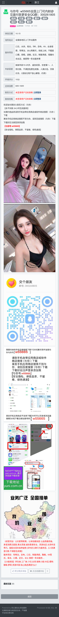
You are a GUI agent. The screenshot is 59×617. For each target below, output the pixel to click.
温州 (29, 18)
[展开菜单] (3, 2)
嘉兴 (37, 18)
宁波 (21, 18)
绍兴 (13, 21)
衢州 (29, 21)
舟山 (21, 21)
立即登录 (37, 92)
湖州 (45, 18)
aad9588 (20, 26)
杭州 (13, 18)
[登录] (56, 2)
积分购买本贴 (20, 571)
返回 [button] (29, 596)
